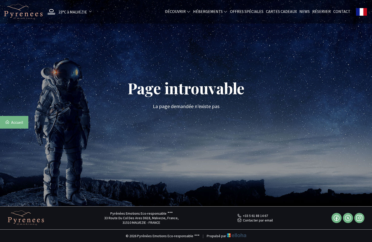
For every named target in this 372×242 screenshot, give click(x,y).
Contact (341, 11)
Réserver (321, 11)
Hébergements (208, 11)
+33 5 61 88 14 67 (255, 215)
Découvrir (176, 11)
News (304, 11)
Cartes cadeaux (281, 11)
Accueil (16, 122)
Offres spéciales (246, 11)
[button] (68, 12)
